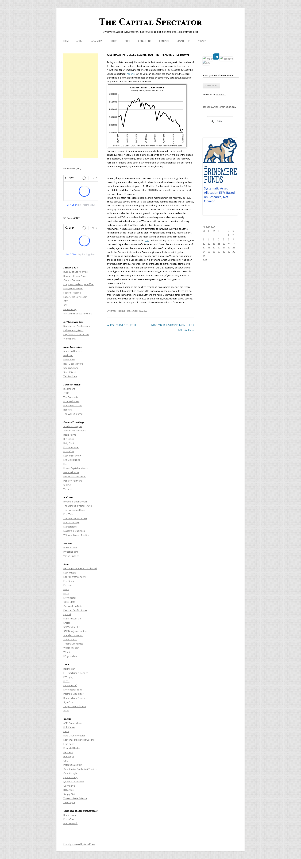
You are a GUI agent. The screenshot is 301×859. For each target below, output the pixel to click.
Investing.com (70, 551)
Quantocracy (70, 777)
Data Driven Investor (74, 735)
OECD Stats (69, 601)
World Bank (69, 338)
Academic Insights (72, 426)
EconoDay (68, 819)
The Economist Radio (74, 510)
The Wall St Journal (73, 413)
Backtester (69, 668)
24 (204, 251)
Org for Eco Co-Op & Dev (76, 334)
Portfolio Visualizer (73, 693)
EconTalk (68, 514)
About (80, 41)
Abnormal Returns (73, 351)
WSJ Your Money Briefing (76, 535)
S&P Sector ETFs (71, 626)
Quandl (67, 614)
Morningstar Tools (73, 689)
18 (209, 247)
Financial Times (71, 401)
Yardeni (67, 489)
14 (224, 243)
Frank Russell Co (72, 618)
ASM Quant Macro (72, 723)
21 (224, 247)
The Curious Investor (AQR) (77, 505)
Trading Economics (73, 643)
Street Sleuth (70, 372)
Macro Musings (71, 522)
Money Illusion (71, 472)
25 (209, 251)
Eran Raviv (69, 743)
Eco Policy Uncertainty (74, 576)
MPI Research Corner (74, 476)
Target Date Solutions (74, 706)
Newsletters (183, 41)
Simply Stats (70, 794)
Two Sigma (69, 802)
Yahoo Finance (71, 555)
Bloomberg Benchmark (75, 501)
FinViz (66, 681)
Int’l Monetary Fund (73, 330)
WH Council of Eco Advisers (77, 313)
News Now (69, 359)
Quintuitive (69, 785)
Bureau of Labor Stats (75, 276)
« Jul (205, 259)
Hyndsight (68, 756)
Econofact (68, 451)
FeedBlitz (221, 94)
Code (127, 41)
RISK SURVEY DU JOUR (121, 325)
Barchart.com (70, 547)
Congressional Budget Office (78, 284)
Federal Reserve (72, 292)
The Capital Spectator (150, 21)
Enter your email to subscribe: (218, 75)
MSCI (66, 593)
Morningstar (69, 597)
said (147, 240)
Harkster (68, 355)
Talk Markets (70, 376)
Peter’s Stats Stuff (72, 764)
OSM (65, 760)
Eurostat (67, 585)
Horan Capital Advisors (75, 468)
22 (229, 247)
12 (214, 243)
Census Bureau (71, 280)
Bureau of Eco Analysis (75, 271)
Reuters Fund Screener (75, 698)
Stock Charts (70, 639)
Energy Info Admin (73, 288)
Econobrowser (71, 447)
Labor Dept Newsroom (75, 296)
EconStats (68, 581)
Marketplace (70, 526)
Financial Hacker (72, 748)
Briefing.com (69, 815)
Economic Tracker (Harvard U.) (79, 739)
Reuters (67, 409)
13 (219, 243)
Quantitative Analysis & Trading (80, 769)
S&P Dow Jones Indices (75, 631)
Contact (164, 41)
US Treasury (69, 309)
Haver (66, 464)
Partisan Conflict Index (75, 610)
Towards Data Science (75, 798)
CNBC (66, 393)
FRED (66, 589)
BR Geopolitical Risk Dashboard (80, 568)
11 (209, 243)
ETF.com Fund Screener (75, 672)
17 (204, 247)
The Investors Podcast (75, 518)
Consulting (144, 41)
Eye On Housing (71, 459)
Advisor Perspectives (74, 430)
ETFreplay (68, 677)
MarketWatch (70, 823)
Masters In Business (74, 530)
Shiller (66, 622)
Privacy (202, 41)
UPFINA (67, 484)
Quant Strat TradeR (73, 781)
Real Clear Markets (73, 363)
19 (214, 247)
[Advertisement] (80, 105)
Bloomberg (69, 388)
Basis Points (69, 434)
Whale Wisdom (71, 647)
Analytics (96, 41)
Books (113, 41)
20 (219, 247)
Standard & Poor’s (73, 635)
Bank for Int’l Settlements (76, 326)
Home (66, 41)
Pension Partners (72, 480)
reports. (131, 73)
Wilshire (67, 652)
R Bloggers (69, 789)
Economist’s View (72, 455)
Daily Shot (68, 443)
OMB (65, 301)
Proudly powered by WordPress (79, 844)
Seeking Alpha (71, 367)
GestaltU (68, 752)
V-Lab (66, 710)
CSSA (66, 731)
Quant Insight (70, 773)
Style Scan (68, 702)
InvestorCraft (70, 685)
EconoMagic (69, 572)
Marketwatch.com (72, 405)
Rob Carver (69, 727)
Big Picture (68, 438)
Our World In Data (72, 606)
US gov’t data (70, 656)
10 (204, 243)
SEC (65, 305)
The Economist (71, 397)
